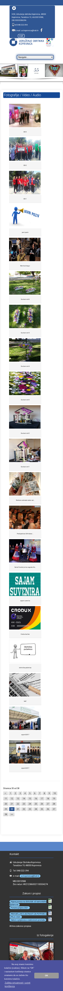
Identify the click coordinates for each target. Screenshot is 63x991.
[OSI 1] (25, 183)
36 (48, 809)
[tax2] (25, 685)
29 (6, 809)
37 (54, 809)
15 (30, 798)
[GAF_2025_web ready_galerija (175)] (31, 958)
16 (36, 798)
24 (30, 804)
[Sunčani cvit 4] (25, 350)
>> (12, 814)
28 (54, 804)
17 (42, 798)
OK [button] (46, 975)
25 (36, 804)
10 (54, 793)
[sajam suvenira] (25, 585)
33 (30, 809)
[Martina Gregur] (25, 250)
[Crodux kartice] (25, 618)
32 (24, 809)
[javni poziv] (25, 216)
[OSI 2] (25, 149)
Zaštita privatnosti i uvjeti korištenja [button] (17, 985)
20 (6, 804)
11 (6, 798)
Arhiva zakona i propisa (20, 926)
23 (24, 804)
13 (18, 798)
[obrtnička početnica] (25, 652)
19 (54, 798)
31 (18, 809)
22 (18, 804)
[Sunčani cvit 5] (25, 317)
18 (48, 798)
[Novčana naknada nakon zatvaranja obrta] (25, 484)
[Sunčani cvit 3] (25, 384)
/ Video (25, 95)
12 (12, 798)
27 (48, 804)
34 (36, 809)
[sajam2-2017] (25, 752)
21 (12, 804)
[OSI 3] (25, 116)
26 (42, 804)
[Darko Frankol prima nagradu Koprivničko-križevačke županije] (25, 551)
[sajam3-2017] (25, 719)
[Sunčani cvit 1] (25, 451)
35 (42, 809)
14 (24, 798)
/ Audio (36, 95)
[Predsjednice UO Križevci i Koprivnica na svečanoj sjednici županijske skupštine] (25, 518)
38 (6, 814)
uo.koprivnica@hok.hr (30, 31)
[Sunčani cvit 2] (25, 417)
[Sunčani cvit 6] (25, 283)
